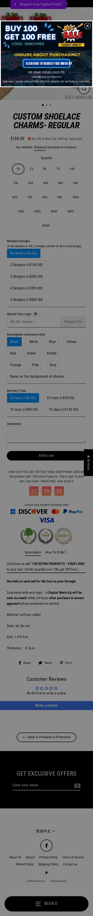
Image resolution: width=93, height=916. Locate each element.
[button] (87, 26)
